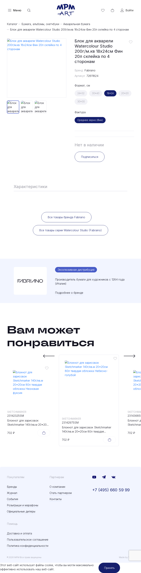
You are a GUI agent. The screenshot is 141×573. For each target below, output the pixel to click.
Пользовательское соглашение (27, 539)
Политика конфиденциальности (27, 545)
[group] (36, 68)
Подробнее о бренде (69, 292)
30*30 (81, 101)
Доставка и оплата (19, 533)
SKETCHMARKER (16, 411)
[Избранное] (103, 10)
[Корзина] (112, 10)
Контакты (56, 499)
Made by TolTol (126, 557)
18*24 (110, 93)
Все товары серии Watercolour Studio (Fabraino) (70, 230)
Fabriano (89, 70)
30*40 (95, 93)
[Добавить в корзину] (43, 432)
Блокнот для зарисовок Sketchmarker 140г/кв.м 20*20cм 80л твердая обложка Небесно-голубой (86, 430)
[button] (49, 356)
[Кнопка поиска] (29, 10)
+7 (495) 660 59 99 (111, 489)
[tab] (30, 187)
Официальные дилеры (21, 511)
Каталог (12, 24)
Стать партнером (61, 493)
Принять (109, 568)
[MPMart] (66, 10)
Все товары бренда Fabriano (66, 217)
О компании (57, 486)
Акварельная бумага (76, 24)
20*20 (125, 93)
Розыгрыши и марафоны (22, 505)
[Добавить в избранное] (131, 42)
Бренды (12, 486)
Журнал (12, 493)
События (12, 499)
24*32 (80, 93)
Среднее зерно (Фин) (90, 120)
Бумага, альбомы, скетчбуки (40, 24)
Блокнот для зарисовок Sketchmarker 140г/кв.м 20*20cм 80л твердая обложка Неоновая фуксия (28, 423)
